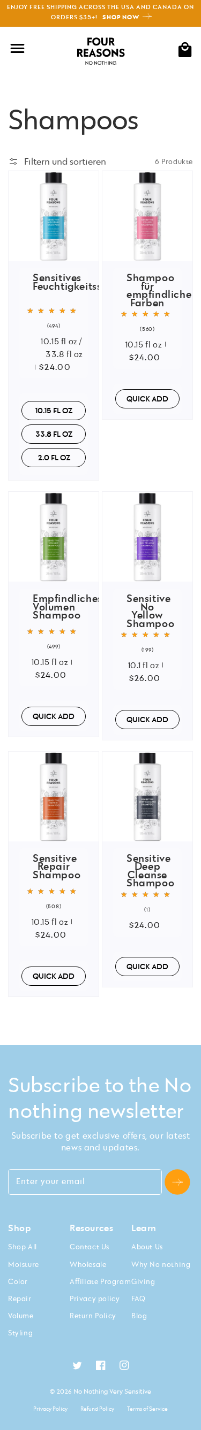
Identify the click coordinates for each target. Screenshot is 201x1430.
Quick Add (147, 398)
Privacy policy (95, 1298)
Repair (20, 1298)
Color (18, 1281)
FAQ (138, 1298)
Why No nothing (160, 1264)
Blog (139, 1315)
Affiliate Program (100, 1281)
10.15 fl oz (53, 410)
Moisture (23, 1264)
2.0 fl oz (54, 457)
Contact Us (89, 1246)
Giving (143, 1281)
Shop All (22, 1246)
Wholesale (88, 1264)
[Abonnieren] (177, 1182)
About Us (147, 1246)
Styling (20, 1333)
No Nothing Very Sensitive (112, 1391)
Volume (21, 1315)
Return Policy (93, 1315)
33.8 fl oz (53, 434)
